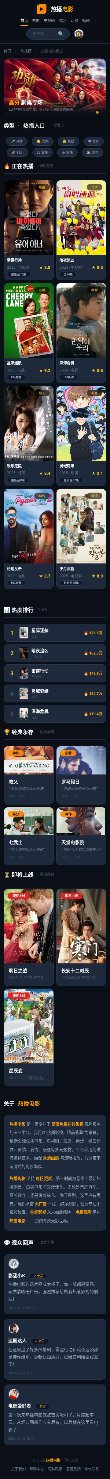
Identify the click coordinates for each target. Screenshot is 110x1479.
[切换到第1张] (93, 112)
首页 (24, 20)
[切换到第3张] (101, 112)
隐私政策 (55, 1469)
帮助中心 (36, 1469)
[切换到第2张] (97, 112)
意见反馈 (73, 1469)
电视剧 (49, 20)
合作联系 (91, 1469)
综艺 (62, 20)
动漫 (74, 20)
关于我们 (18, 1469)
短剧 (86, 20)
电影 (35, 20)
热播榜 (25, 51)
